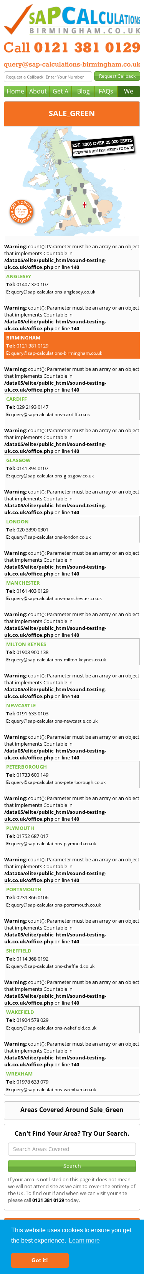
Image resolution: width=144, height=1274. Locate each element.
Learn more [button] (84, 1240)
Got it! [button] (39, 1260)
